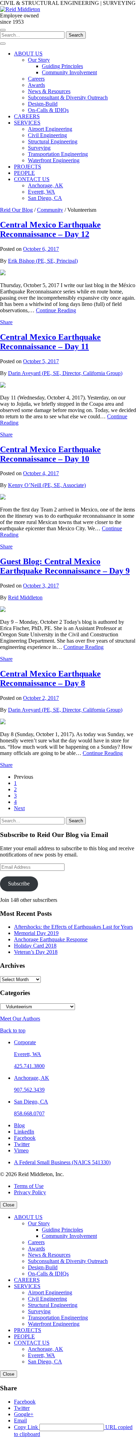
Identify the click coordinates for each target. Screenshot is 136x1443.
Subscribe (19, 884)
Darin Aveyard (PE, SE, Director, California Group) (65, 373)
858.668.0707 (29, 1113)
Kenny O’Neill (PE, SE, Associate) (47, 485)
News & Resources (49, 1255)
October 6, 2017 (41, 249)
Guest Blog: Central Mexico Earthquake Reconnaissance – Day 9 (65, 566)
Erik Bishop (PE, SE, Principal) (43, 261)
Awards (36, 1248)
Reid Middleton (25, 597)
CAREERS (27, 1280)
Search (76, 35)
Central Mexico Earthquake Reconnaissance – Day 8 (50, 678)
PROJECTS (27, 1330)
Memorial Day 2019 (36, 933)
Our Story (39, 1223)
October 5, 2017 (41, 361)
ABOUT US (28, 1217)
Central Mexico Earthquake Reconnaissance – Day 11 (50, 341)
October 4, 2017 (41, 473)
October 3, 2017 (41, 586)
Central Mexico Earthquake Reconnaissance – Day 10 (50, 454)
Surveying (39, 1311)
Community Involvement (69, 1236)
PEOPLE (24, 1336)
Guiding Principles (62, 1230)
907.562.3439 (29, 1090)
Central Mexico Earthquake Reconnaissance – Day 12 (50, 229)
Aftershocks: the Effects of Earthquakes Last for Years (73, 927)
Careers (36, 1242)
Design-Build (43, 1267)
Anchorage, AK (31, 1078)
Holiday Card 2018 (35, 946)
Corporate (25, 1042)
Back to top (12, 1030)
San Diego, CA (31, 1102)
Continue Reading (56, 310)
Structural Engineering (52, 1305)
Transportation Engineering (58, 1318)
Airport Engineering (50, 1292)
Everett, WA (27, 1054)
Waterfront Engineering (54, 1324)
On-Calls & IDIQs (48, 1274)
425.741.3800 (29, 1066)
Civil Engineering (47, 1299)
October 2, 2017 (41, 698)
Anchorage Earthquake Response (51, 939)
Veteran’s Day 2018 (36, 952)
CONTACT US (32, 1343)
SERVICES (27, 1286)
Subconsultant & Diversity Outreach (68, 1261)
